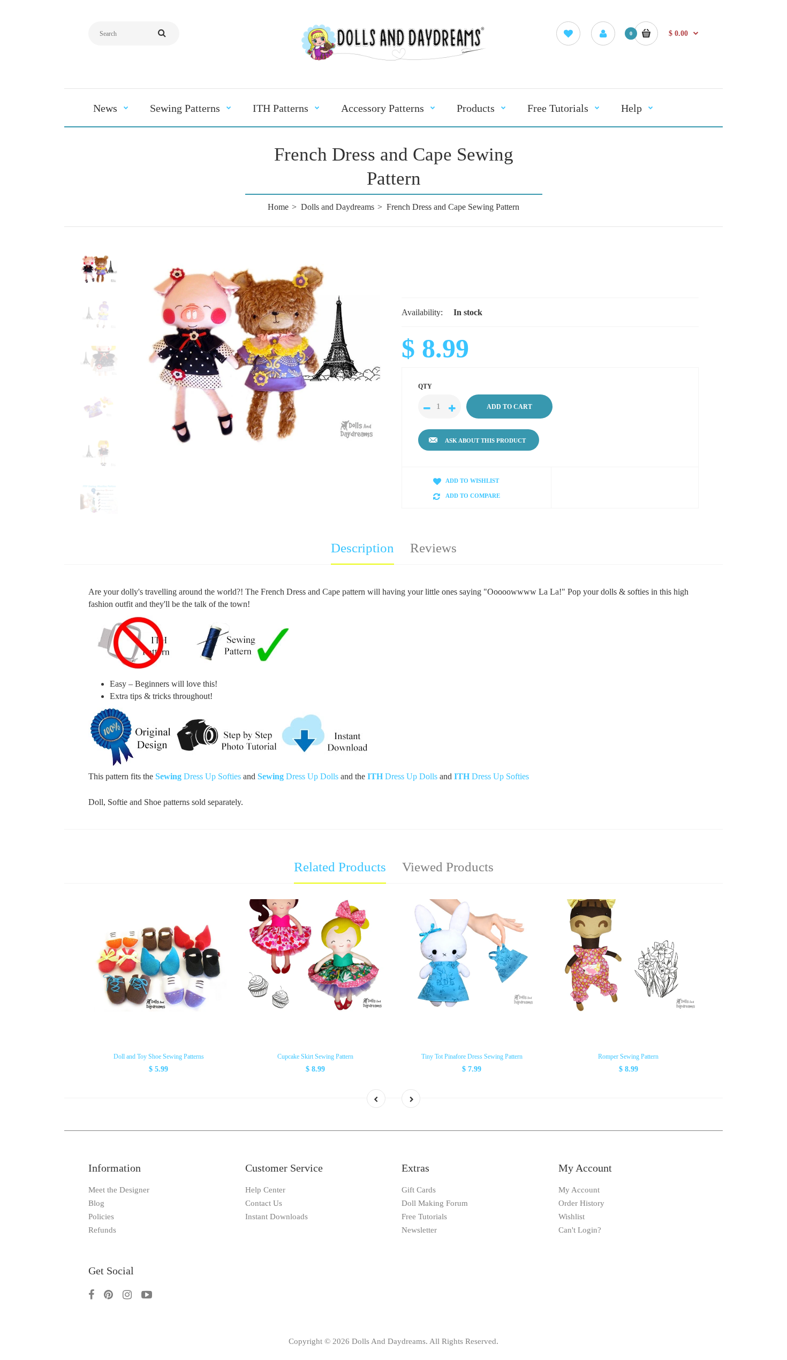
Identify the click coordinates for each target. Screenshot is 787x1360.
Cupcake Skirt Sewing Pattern (315, 1056)
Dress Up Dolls (402, 776)
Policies (101, 1216)
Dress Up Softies (491, 776)
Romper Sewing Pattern (628, 1056)
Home (278, 206)
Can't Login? (579, 1230)
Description (362, 548)
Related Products (340, 867)
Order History (581, 1203)
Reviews (433, 548)
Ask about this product (485, 440)
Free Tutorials (424, 1216)
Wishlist (571, 1216)
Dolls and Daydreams (337, 206)
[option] (263, 351)
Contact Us (263, 1203)
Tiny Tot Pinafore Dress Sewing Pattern (472, 1056)
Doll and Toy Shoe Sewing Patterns (158, 1056)
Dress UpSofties (198, 776)
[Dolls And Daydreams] (393, 59)
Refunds (102, 1230)
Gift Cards (419, 1190)
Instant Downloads (276, 1216)
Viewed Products (448, 867)
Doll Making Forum (435, 1203)
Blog (96, 1203)
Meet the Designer (118, 1190)
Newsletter (419, 1230)
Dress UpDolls (298, 776)
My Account (579, 1190)
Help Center (265, 1190)
